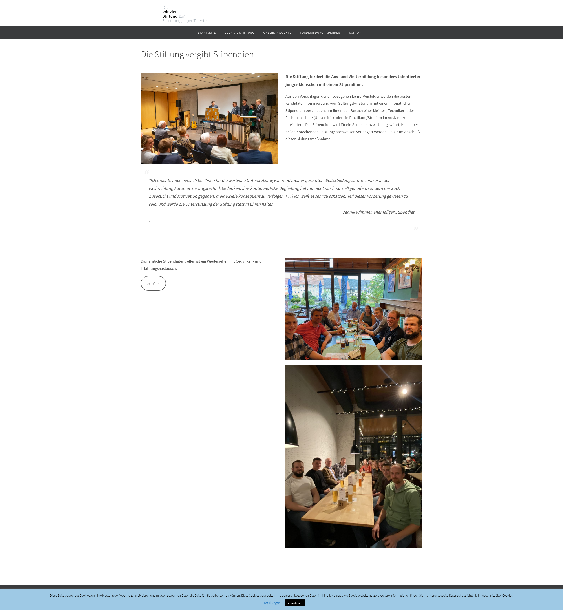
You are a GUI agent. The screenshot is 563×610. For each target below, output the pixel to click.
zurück (153, 283)
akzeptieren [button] (295, 603)
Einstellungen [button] (271, 603)
